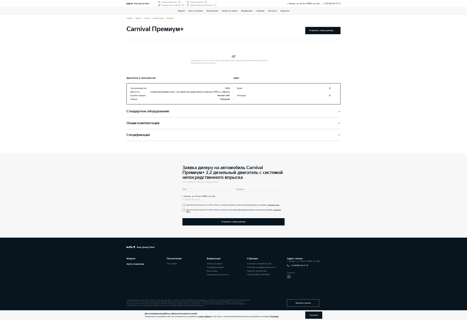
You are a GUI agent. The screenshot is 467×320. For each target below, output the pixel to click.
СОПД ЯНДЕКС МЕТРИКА (258, 275)
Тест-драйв (172, 264)
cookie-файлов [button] (204, 316)
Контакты (272, 11)
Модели (181, 11)
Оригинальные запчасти (218, 275)
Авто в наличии (196, 11)
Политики (274, 316)
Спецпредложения (215, 267)
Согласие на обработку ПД (259, 264)
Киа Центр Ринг (141, 3)
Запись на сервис (230, 11)
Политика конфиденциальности (261, 267)
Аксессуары (212, 271)
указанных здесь (273, 205)
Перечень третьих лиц (257, 271)
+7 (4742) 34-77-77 (332, 3)
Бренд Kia (285, 11)
